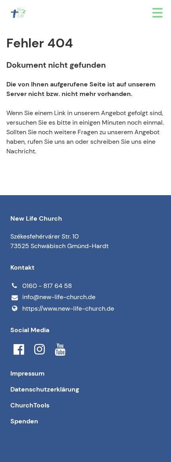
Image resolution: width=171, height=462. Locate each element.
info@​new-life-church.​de (58, 297)
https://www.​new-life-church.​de (68, 308)
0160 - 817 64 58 (47, 286)
